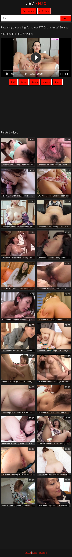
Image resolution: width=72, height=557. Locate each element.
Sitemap (43, 552)
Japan (24, 82)
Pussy (58, 82)
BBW (13, 82)
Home (28, 552)
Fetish (35, 82)
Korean (46, 82)
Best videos (28, 11)
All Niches (44, 11)
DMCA (34, 552)
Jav (36, 3)
